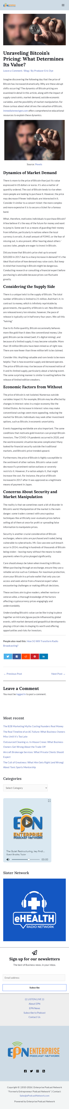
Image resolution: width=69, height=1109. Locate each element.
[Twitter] (31, 1071)
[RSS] (43, 1071)
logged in (21, 694)
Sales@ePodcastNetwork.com (34, 1095)
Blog (26, 70)
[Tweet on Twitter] (8, 656)
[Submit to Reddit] (26, 656)
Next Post (58, 673)
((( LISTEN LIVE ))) (34, 999)
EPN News (34, 1008)
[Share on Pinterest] (34, 656)
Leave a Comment (12, 70)
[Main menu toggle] (63, 5)
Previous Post (13, 673)
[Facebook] (25, 1071)
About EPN (34, 1003)
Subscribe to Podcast (35, 1012)
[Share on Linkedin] (43, 656)
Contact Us (34, 1017)
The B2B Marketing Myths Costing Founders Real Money (33, 726)
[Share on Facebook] (17, 656)
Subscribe (34, 987)
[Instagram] (37, 1071)
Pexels (38, 164)
